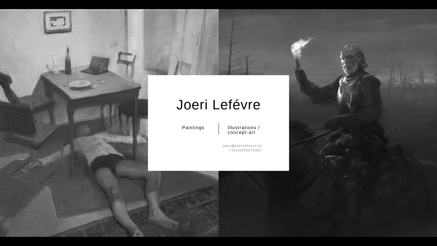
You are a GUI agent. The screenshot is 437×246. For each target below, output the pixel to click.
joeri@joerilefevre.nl (242, 146)
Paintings (193, 127)
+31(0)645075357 (245, 150)
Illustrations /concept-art (244, 130)
